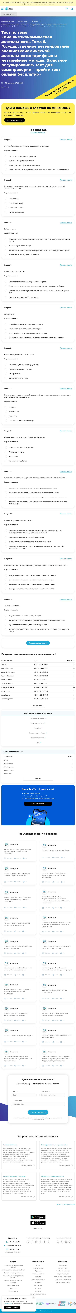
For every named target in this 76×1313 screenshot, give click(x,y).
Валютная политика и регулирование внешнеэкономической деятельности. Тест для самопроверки (18, 1059)
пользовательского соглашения (29, 1118)
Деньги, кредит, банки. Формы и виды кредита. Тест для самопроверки (16, 1014)
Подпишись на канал (38, 803)
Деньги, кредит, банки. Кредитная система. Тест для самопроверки (18, 947)
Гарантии (38, 1271)
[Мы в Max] (44, 1242)
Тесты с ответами (8, 14)
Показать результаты (38, 643)
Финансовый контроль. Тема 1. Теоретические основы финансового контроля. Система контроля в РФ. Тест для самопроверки (56, 900)
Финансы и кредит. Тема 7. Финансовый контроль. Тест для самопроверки (17, 875)
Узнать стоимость (14, 120)
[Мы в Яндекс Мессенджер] (48, 1242)
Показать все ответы (38, 132)
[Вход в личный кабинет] (66, 9)
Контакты (38, 1291)
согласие (55, 1118)
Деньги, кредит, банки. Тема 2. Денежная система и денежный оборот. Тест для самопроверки (17, 899)
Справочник (63, 1265)
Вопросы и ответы (63, 1274)
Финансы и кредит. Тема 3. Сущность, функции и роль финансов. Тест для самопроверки (54, 875)
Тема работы (17, 1100)
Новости (38, 1277)
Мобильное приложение (63, 1279)
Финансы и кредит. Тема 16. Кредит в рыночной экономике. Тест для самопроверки (57, 969)
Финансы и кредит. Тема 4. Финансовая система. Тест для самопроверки (55, 1014)
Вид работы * (46, 1091)
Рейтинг (38, 778)
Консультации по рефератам (13, 1273)
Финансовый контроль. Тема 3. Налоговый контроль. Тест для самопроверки (18, 969)
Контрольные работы (37, 733)
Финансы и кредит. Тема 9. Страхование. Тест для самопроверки (57, 1036)
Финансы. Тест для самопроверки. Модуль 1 (56, 850)
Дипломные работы (37, 718)
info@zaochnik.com (14, 1246)
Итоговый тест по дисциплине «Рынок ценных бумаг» (54, 991)
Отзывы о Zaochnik (38, 1274)
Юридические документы (38, 1294)
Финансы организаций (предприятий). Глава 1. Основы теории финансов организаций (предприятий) (56, 924)
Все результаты (38, 706)
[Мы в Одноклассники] (61, 1242)
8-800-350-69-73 (14, 1242)
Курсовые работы (37, 723)
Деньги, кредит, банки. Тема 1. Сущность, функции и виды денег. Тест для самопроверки (17, 992)
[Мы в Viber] (36, 1242)
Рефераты (37, 728)
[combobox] (52, 1095)
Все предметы (13, 1291)
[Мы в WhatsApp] (40, 1242)
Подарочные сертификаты (62, 1277)
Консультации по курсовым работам (13, 1270)
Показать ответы (66, 139)
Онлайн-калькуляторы (63, 1271)
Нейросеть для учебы (63, 1282)
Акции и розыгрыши (38, 1279)
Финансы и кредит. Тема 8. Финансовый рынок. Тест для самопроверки (17, 924)
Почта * (15, 1091)
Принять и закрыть (12, 1307)
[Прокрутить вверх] (72, 1305)
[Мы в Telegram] (28, 1242)
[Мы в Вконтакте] (32, 1242)
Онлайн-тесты (62, 1268)
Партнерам (38, 1285)
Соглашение (8, 1303)
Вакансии (38, 1282)
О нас (38, 1265)
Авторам (38, 1288)
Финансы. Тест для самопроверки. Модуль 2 (18, 1036)
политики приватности (41, 1118)
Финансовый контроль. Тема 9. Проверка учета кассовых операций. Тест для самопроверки (17, 851)
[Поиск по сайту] (72, 9)
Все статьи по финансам (66, 1204)
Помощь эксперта (13, 1285)
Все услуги (13, 1288)
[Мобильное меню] (2, 9)
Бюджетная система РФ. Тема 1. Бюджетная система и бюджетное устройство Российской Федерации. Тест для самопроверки (56, 1059)
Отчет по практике (37, 738)
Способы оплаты (38, 1268)
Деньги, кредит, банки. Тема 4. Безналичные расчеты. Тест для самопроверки (56, 947)
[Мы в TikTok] (70, 1242)
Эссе (37, 743)
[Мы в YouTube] (66, 1242)
